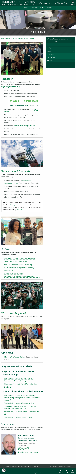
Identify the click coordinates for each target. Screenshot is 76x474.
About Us (49, 7)
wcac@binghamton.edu (15, 205)
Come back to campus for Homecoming (18, 265)
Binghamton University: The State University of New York (17, 3)
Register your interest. (10, 87)
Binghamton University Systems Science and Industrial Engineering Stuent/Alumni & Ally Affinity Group (22, 397)
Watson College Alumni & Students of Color (20, 403)
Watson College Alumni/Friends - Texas (18, 417)
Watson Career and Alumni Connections (57, 3)
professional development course (17, 182)
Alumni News (51, 57)
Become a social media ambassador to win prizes (22, 276)
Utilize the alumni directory (13, 273)
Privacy (69, 466)
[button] (4, 470)
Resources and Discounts (15, 171)
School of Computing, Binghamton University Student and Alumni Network (20, 407)
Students (26, 7)
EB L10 (21, 450)
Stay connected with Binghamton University (19, 258)
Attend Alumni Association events (16, 262)
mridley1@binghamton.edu (28, 452)
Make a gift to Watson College (15, 357)
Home (3, 38)
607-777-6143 (24, 447)
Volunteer (7, 78)
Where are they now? (13, 313)
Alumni (42, 7)
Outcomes (51, 54)
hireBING (20, 210)
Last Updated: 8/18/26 (38, 473)
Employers (35, 7)
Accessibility (53, 466)
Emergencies (61, 466)
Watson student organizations (24, 126)
